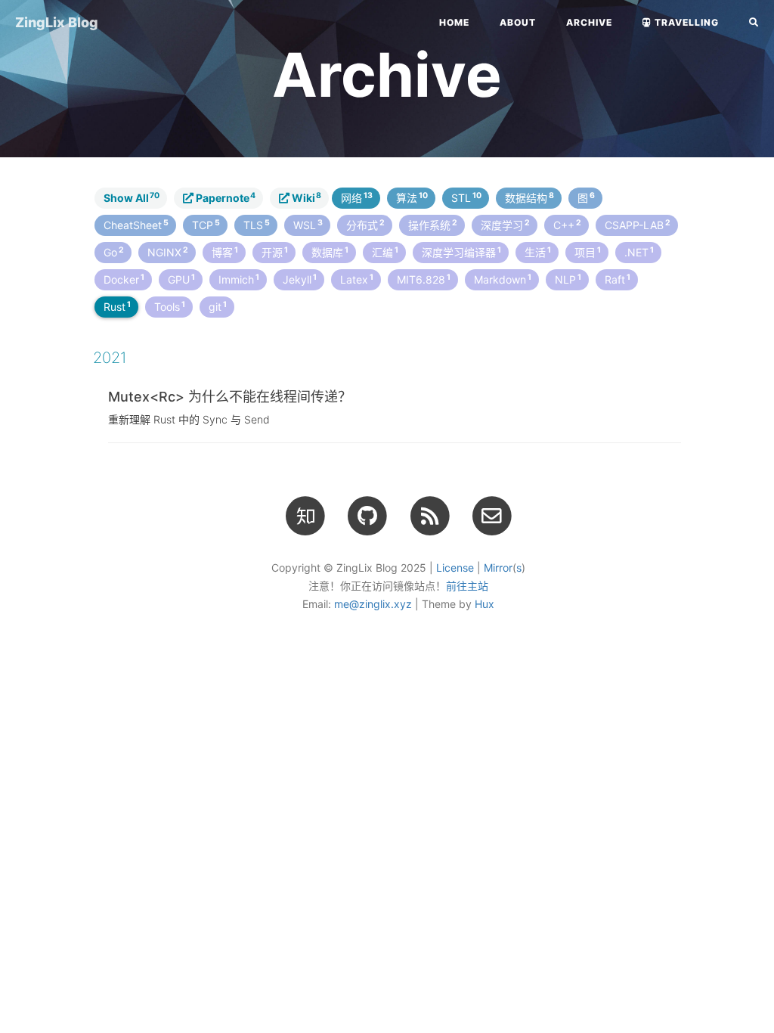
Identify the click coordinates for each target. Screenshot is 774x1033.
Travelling (685, 22)
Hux (484, 603)
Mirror (498, 567)
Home (454, 22)
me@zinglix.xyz (373, 603)
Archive (589, 22)
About (518, 22)
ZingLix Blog (56, 22)
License (455, 567)
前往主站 (467, 585)
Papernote (224, 197)
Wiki (305, 197)
